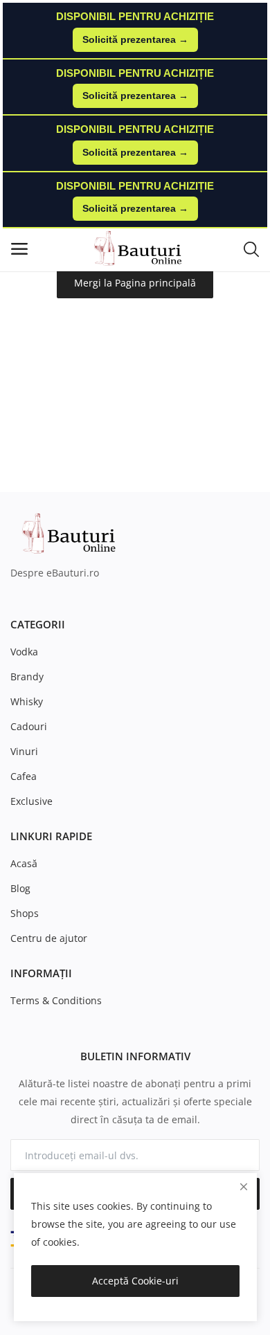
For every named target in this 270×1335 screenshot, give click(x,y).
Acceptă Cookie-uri (135, 1280)
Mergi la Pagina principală (135, 282)
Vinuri (24, 751)
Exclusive (31, 801)
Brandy (27, 676)
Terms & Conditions (56, 1000)
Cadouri (28, 726)
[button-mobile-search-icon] (251, 248)
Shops (24, 913)
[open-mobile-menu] (19, 249)
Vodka (24, 651)
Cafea (23, 776)
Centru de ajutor (48, 938)
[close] (243, 1186)
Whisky (26, 701)
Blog (20, 888)
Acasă (23, 863)
